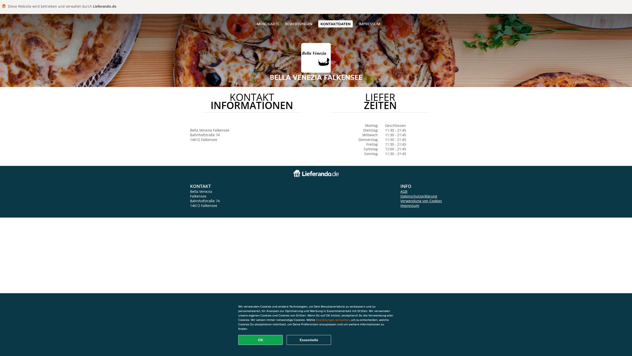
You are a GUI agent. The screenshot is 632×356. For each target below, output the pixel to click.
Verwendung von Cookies (421, 201)
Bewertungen (298, 23)
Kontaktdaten (335, 23)
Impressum (369, 23)
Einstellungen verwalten (333, 320)
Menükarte (268, 23)
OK (260, 340)
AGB (403, 191)
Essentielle (309, 340)
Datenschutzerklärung (418, 196)
